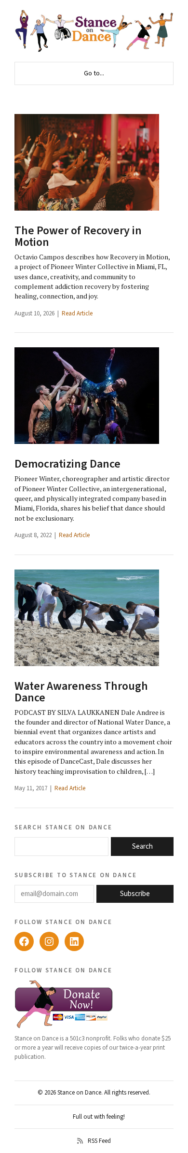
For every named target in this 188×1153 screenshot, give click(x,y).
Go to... (94, 73)
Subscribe (135, 894)
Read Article (77, 313)
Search (142, 846)
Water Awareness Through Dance (81, 692)
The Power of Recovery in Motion (78, 236)
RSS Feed (99, 1141)
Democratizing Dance (67, 464)
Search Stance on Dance (63, 827)
